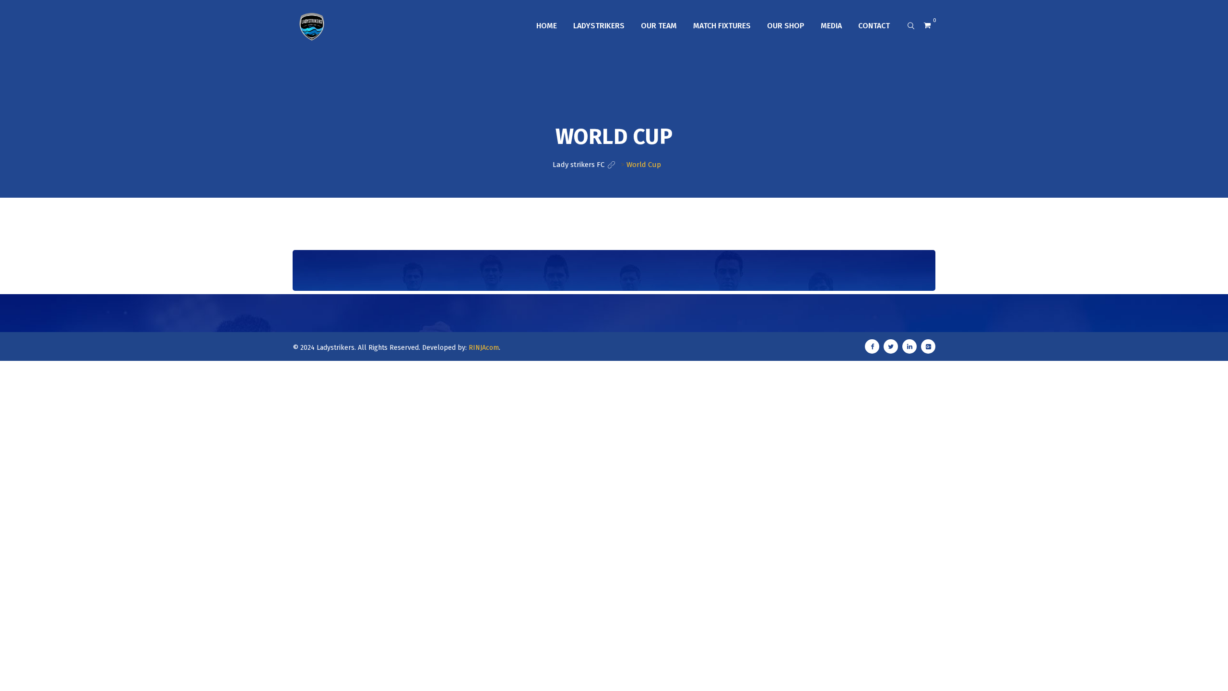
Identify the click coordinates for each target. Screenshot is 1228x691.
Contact (874, 25)
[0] (927, 25)
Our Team (659, 25)
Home (546, 25)
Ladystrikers (599, 25)
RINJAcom (484, 348)
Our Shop (785, 25)
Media (831, 25)
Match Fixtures (722, 25)
